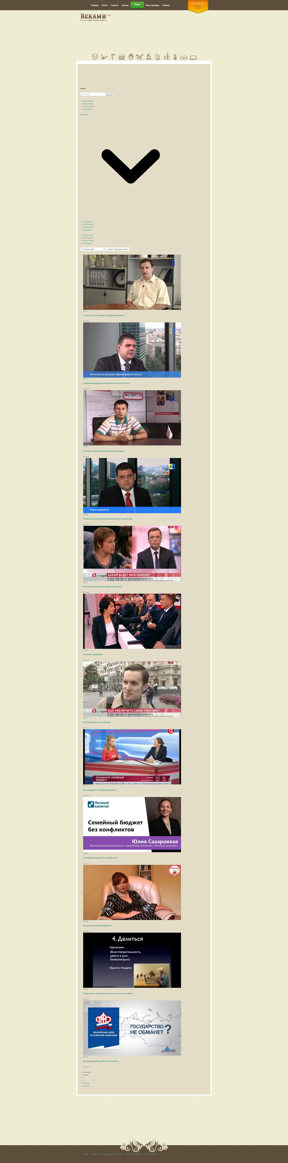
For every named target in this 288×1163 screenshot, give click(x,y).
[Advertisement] (164, 31)
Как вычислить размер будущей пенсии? (102, 586)
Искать (109, 95)
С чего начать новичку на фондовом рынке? (104, 315)
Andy (87, 321)
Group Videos (88, 106)
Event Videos (88, 104)
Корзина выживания (93, 654)
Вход (198, 11)
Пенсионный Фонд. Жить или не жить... (101, 1061)
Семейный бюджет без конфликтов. (100, 858)
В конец (86, 1086)
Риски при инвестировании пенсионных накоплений (107, 519)
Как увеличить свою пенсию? (97, 722)
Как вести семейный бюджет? (97, 925)
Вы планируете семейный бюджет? (100, 790)
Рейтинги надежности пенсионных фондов (103, 451)
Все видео (87, 109)
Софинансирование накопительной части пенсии (106, 383)
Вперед (86, 1083)
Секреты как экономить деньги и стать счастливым (108, 993)
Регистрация (198, 3)
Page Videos (88, 101)
